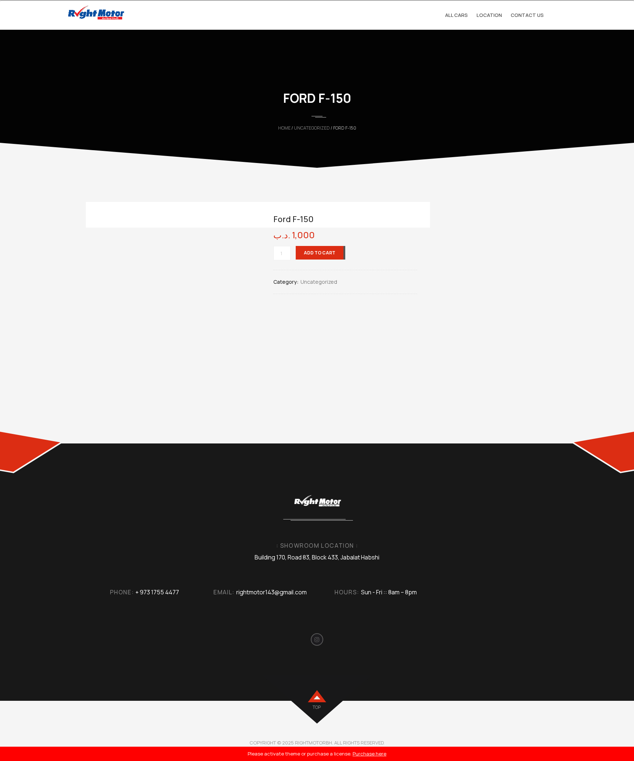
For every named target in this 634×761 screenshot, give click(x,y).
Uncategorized (312, 128)
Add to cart (319, 253)
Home (284, 128)
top (317, 707)
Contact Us (527, 15)
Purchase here (369, 753)
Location (489, 15)
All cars (456, 15)
